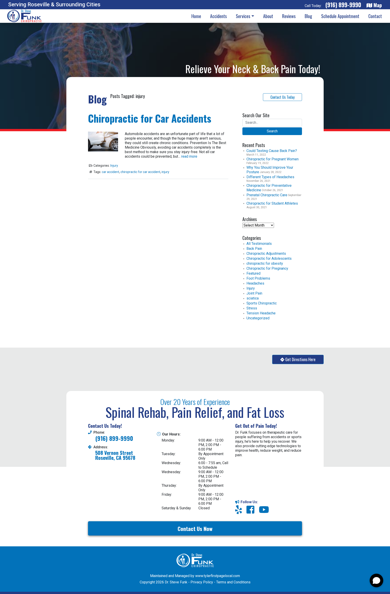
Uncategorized (257, 318)
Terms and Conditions (233, 582)
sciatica (252, 298)
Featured (253, 273)
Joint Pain (254, 293)
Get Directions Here (300, 359)
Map (377, 5)
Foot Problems (258, 278)
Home (196, 16)
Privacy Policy (201, 582)
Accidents (218, 16)
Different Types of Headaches (270, 177)
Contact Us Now (195, 528)
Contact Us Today (282, 97)
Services (243, 16)
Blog (308, 16)
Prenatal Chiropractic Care (266, 195)
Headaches (255, 283)
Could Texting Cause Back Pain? (271, 151)
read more (189, 156)
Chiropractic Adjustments (266, 253)
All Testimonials (259, 243)
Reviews (289, 16)
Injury (114, 165)
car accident (110, 172)
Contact (375, 16)
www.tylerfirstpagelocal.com (217, 576)
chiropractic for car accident (140, 172)
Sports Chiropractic (261, 303)
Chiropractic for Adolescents (269, 258)
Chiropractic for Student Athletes (272, 203)
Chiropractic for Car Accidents (149, 118)
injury (165, 172)
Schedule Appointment (340, 16)
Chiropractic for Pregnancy (267, 268)
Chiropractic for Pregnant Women (272, 159)
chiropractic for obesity (264, 263)
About (268, 16)
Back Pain (254, 248)
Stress (251, 308)
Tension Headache (261, 313)
